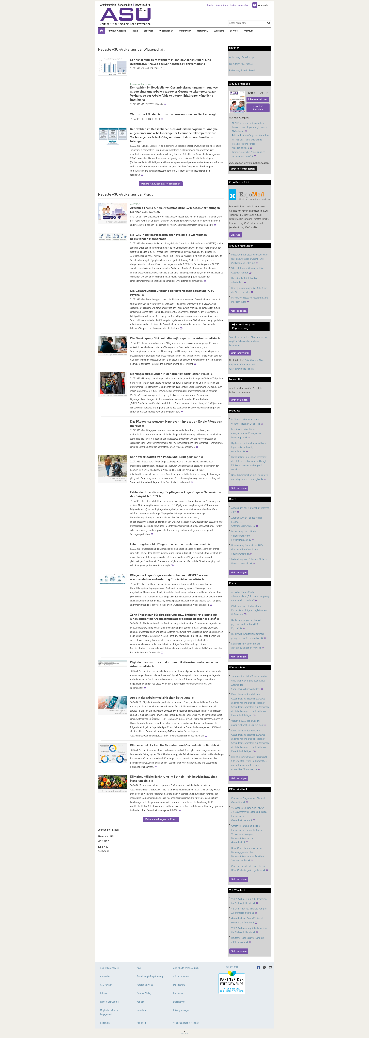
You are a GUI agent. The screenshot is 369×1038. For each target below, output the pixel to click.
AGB (139, 967)
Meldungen (185, 31)
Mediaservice (179, 1001)
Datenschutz (179, 984)
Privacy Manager (181, 1010)
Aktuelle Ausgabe (117, 31)
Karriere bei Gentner (109, 1001)
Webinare (219, 31)
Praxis (135, 31)
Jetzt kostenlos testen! (243, 169)
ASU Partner (106, 984)
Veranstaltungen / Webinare (186, 1022)
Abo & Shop (222, 5)
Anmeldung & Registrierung (150, 976)
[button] (185, 30)
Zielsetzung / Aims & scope (242, 57)
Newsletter (243, 5)
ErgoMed (149, 31)
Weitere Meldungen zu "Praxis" (161, 819)
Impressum (178, 993)
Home (101, 30)
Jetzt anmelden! (239, 400)
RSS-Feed (141, 1022)
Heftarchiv (202, 31)
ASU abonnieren (181, 976)
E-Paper (104, 993)
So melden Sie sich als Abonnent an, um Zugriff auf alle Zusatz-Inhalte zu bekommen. (248, 341)
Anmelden (105, 976)
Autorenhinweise (145, 984)
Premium (248, 31)
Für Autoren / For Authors (241, 63)
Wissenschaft (166, 31)
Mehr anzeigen (239, 311)
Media (233, 5)
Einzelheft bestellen (258, 108)
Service (234, 31)
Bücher (210, 5)
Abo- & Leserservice (109, 967)
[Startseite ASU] (186, 14)
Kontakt (140, 1001)
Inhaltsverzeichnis (257, 99)
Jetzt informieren (240, 353)
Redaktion (105, 1022)
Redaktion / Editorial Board (242, 70)
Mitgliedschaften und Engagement (110, 1012)
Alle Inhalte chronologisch (186, 967)
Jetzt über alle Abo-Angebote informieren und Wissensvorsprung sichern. (246, 364)
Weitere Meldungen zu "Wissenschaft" (161, 183)
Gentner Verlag (144, 993)
